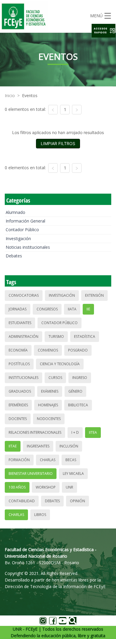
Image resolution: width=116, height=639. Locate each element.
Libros (40, 514)
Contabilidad (22, 500)
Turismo (56, 336)
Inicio (10, 95)
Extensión (94, 295)
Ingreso (79, 377)
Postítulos (19, 363)
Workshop (46, 487)
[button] (103, 31)
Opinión (77, 500)
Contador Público (22, 229)
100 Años (17, 487)
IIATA (72, 309)
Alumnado (15, 212)
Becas (70, 459)
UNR (69, 487)
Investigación (18, 238)
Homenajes (48, 405)
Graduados (20, 391)
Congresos (47, 309)
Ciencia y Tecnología (60, 363)
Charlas (47, 459)
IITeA (93, 432)
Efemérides (18, 405)
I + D (75, 432)
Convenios (48, 350)
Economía (18, 350)
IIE (88, 309)
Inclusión (68, 446)
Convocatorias (24, 295)
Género (75, 391)
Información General (25, 221)
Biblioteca (78, 405)
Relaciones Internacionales (35, 432)
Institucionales (23, 377)
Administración (23, 336)
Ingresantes (38, 446)
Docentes (18, 418)
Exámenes (49, 391)
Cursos (55, 377)
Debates (14, 256)
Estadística (84, 336)
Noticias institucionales (28, 247)
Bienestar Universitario (31, 473)
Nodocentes (49, 418)
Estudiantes (20, 322)
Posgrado (78, 350)
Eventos (29, 95)
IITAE (13, 446)
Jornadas (17, 309)
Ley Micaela (73, 473)
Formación (19, 459)
